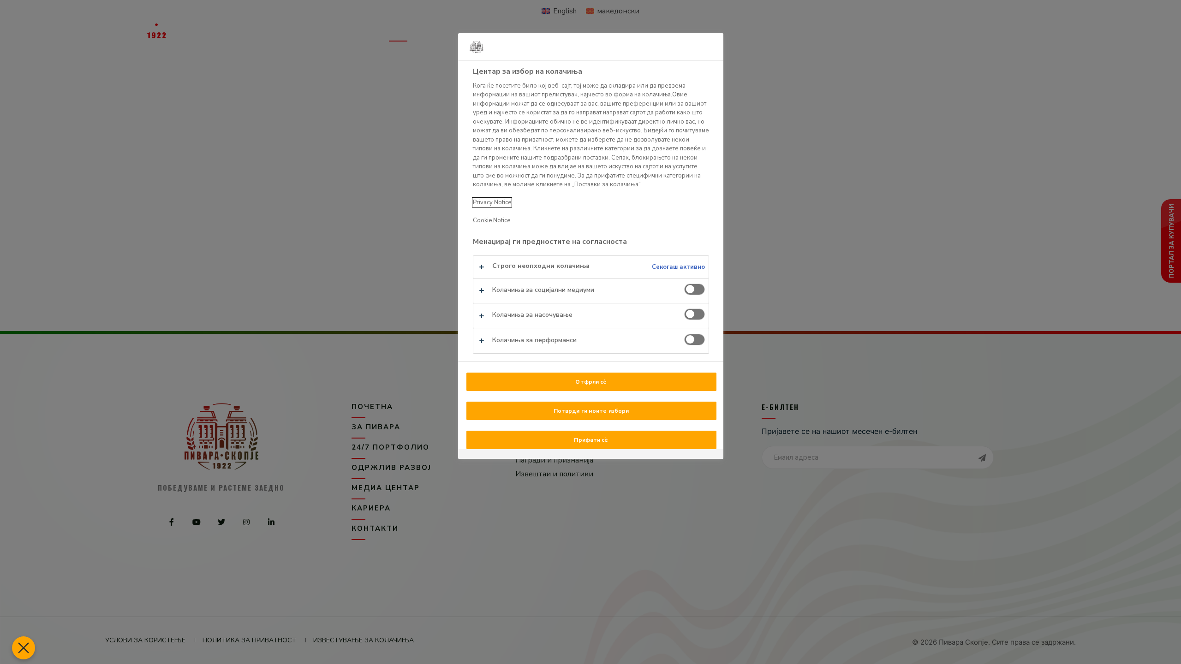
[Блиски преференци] (23, 647)
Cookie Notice (491, 220)
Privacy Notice (492, 202)
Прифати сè (591, 440)
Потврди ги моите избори (591, 411)
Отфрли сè (591, 381)
